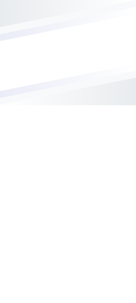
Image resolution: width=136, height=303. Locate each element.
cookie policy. (39, 296)
